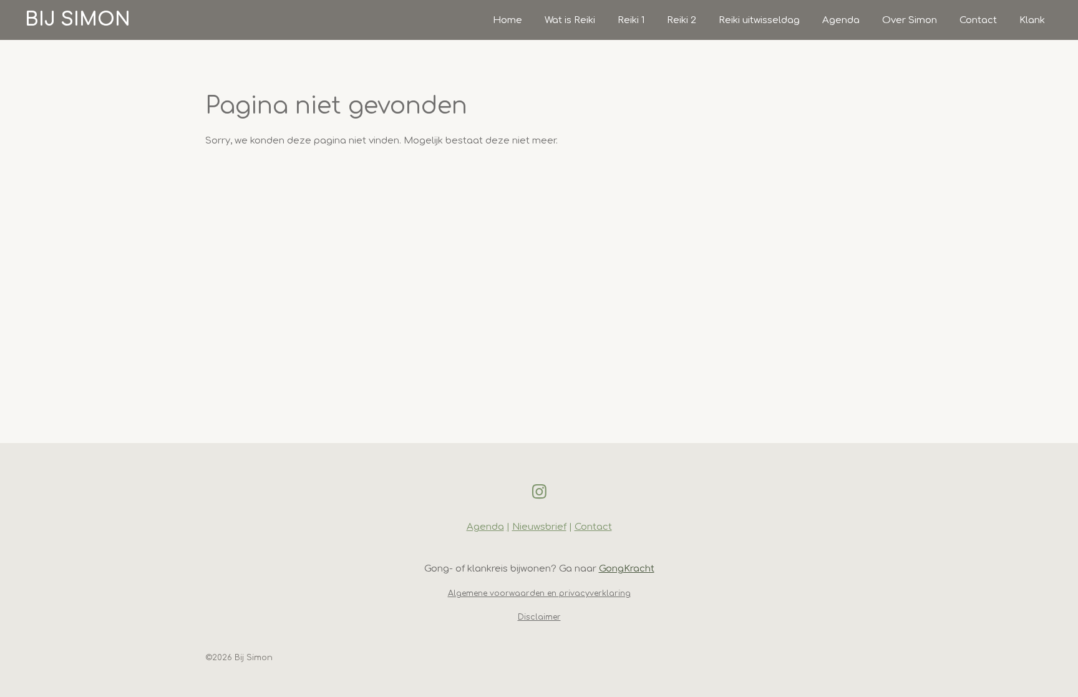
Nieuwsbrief (539, 527)
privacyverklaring (595, 593)
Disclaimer (539, 617)
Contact (593, 527)
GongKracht (626, 568)
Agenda (485, 527)
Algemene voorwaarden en (503, 593)
